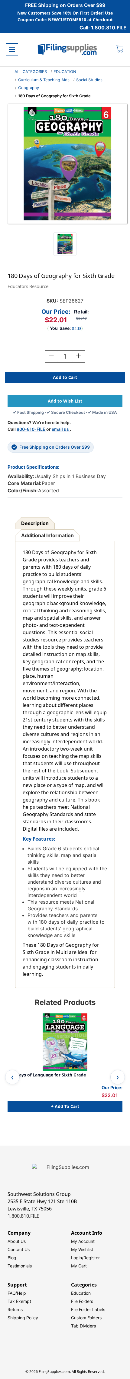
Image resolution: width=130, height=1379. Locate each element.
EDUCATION (65, 71)
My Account (83, 1241)
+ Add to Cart (65, 1106)
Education (81, 1293)
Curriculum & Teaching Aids (44, 79)
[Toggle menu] (12, 49)
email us (61, 429)
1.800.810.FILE (23, 1216)
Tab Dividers (83, 1325)
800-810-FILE (31, 429)
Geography (28, 87)
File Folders (82, 1301)
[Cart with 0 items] (120, 49)
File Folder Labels (88, 1309)
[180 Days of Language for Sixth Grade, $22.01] (65, 1042)
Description (35, 523)
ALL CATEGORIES (31, 71)
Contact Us (19, 1249)
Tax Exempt (19, 1301)
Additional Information (47, 535)
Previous (12, 1077)
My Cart (79, 1265)
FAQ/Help (17, 1293)
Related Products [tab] (65, 1002)
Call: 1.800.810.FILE (103, 28)
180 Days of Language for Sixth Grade (47, 1075)
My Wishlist (82, 1249)
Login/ (77, 1257)
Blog (12, 1257)
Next (117, 1077)
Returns (15, 1309)
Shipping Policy (23, 1317)
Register (91, 1257)
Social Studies (89, 79)
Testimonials (20, 1265)
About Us (17, 1241)
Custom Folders (86, 1317)
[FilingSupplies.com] (67, 49)
